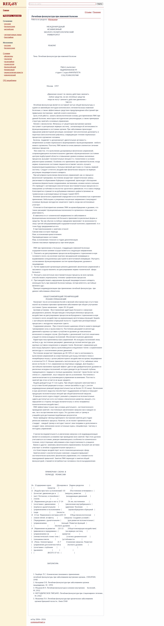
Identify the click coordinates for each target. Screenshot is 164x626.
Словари (6, 53)
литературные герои (12, 35)
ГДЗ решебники (9, 80)
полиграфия (9, 62)
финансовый (9, 70)
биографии (8, 37)
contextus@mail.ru (38, 622)
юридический (10, 75)
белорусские (9, 26)
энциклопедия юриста (13, 72)
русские (7, 24)
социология (9, 64)
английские (9, 29)
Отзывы (88, 12)
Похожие (97, 12)
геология (8, 59)
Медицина (52, 20)
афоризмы (8, 56)
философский (10, 67)
